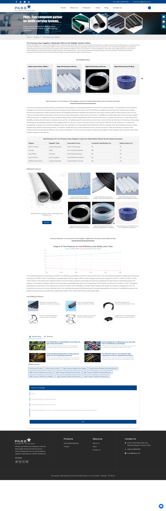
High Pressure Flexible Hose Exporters (96, 376)
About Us (96, 443)
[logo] (25, 8)
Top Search (96, 476)
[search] (149, 7)
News (95, 446)
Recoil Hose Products (36, 368)
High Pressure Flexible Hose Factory (41, 372)
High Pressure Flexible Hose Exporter (69, 376)
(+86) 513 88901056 (133, 449)
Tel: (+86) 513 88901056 (121, 2)
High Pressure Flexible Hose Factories (68, 372)
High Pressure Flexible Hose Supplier (75, 368)
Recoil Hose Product (53, 368)
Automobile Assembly (71, 443)
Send (83, 422)
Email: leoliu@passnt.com (142, 2)
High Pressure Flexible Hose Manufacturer (103, 368)
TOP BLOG (111, 476)
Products (36, 37)
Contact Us (96, 450)
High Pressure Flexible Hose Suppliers (41, 376)
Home (28, 37)
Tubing (66, 446)
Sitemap (104, 476)
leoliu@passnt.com (133, 453)
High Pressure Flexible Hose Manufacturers (97, 372)
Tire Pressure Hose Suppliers (51, 37)
